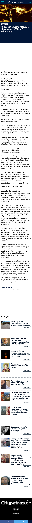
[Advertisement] (16, 302)
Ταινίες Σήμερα (16, 513)
